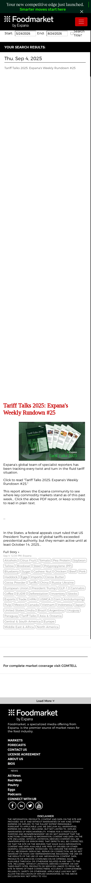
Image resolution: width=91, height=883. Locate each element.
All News (14, 775)
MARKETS (15, 740)
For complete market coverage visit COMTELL (40, 666)
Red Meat (15, 780)
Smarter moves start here (43, 10)
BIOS (11, 763)
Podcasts (14, 794)
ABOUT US (15, 759)
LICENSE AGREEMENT (24, 754)
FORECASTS (17, 745)
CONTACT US (17, 749)
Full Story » (11, 552)
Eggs (11, 789)
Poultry (13, 785)
